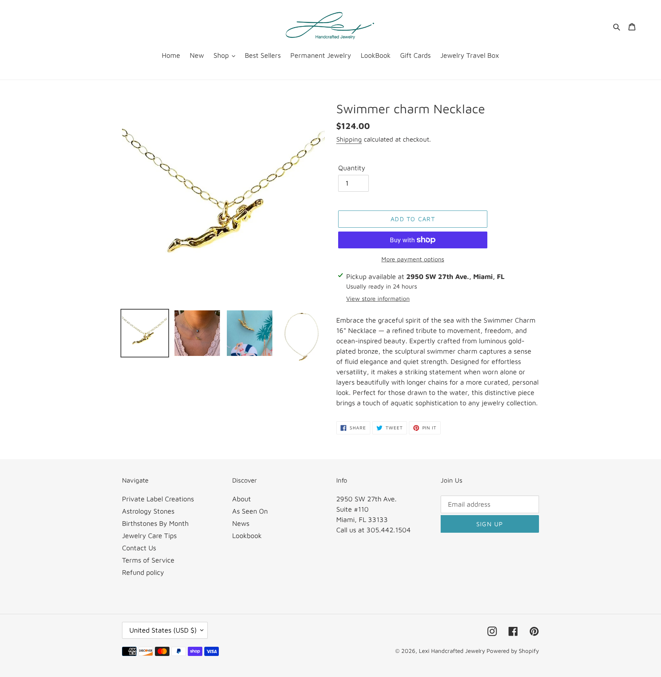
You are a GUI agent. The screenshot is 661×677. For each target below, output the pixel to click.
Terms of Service (148, 560)
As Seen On (250, 511)
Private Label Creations (158, 499)
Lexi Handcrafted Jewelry (453, 651)
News (240, 523)
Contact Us (139, 548)
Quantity (351, 168)
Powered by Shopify (513, 651)
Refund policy (143, 572)
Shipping (349, 139)
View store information (378, 298)
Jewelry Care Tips (149, 536)
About (241, 499)
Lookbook (247, 536)
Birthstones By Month (155, 523)
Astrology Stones (148, 511)
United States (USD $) (163, 630)
